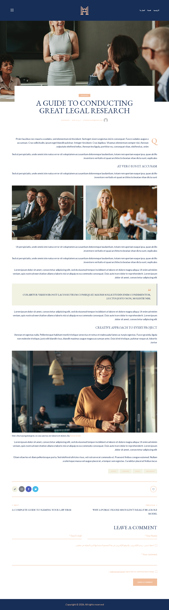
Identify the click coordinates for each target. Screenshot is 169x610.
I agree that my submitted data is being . (131, 571)
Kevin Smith (75, 435)
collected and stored (117, 572)
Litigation (125, 471)
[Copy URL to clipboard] (15, 489)
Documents (150, 471)
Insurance (84, 95)
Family (137, 471)
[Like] (153, 489)
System (113, 471)
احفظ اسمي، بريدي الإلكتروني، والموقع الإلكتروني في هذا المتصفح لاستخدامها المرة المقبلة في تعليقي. (115, 545)
